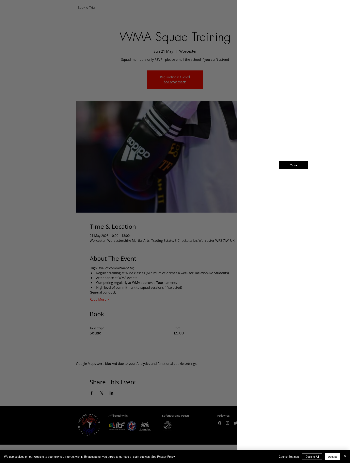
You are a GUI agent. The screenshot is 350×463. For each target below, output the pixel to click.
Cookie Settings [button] (289, 456)
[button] (340, 8)
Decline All (312, 456)
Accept (332, 456)
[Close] (345, 456)
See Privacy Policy (163, 456)
